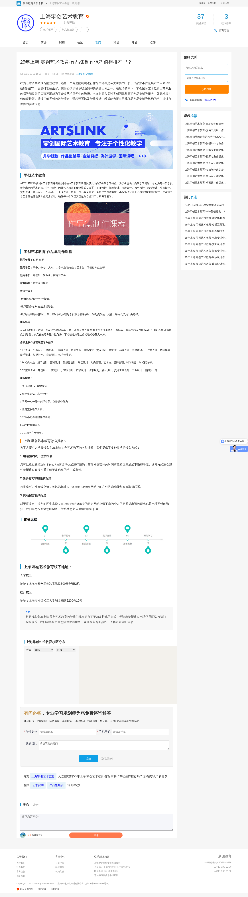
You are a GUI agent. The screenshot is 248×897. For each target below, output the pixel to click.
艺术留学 (48, 29)
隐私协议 (55, 889)
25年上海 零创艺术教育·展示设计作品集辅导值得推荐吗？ (206, 257)
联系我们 (21, 867)
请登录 (202, 3)
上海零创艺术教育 (43, 776)
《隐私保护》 (106, 758)
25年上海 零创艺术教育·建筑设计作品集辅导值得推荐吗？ (206, 264)
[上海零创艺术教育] (96, 139)
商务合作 (21, 876)
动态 (98, 42)
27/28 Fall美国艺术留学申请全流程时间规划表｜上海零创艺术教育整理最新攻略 (206, 205)
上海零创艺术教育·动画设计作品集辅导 (205, 182)
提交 (88, 758)
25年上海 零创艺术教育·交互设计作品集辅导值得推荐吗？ (206, 244)
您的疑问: (32, 743)
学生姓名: (31, 731)
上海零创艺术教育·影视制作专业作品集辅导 (205, 143)
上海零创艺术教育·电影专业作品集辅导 (205, 150)
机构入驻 (225, 3)
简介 (44, 42)
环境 (116, 42)
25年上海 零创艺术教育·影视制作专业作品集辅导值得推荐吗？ (206, 231)
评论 (95, 835)
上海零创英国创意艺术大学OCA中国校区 (205, 137)
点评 (153, 42)
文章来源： (79, 74)
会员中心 (59, 863)
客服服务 (59, 867)
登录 (29, 835)
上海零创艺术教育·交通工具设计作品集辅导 (205, 130)
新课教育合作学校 (33, 3)
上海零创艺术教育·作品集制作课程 (204, 123)
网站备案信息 (26, 889)
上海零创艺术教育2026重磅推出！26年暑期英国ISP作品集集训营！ (205, 211)
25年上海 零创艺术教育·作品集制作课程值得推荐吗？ (206, 218)
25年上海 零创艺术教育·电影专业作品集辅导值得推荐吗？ (206, 237)
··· (84, 29)
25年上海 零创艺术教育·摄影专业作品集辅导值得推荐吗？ (206, 250)
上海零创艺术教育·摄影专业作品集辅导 (205, 156)
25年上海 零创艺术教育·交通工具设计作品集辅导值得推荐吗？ (206, 224)
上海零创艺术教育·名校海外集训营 (204, 169)
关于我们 (21, 863)
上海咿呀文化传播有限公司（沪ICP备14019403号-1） (84, 883)
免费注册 (212, 3)
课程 (62, 42)
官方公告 (21, 871)
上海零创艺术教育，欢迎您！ (65, 3)
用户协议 (42, 889)
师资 (134, 42)
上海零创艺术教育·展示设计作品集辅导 (205, 176)
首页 (26, 42)
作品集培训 (68, 29)
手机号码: (104, 731)
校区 (80, 42)
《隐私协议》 (209, 100)
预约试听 (207, 89)
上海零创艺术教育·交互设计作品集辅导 (205, 163)
